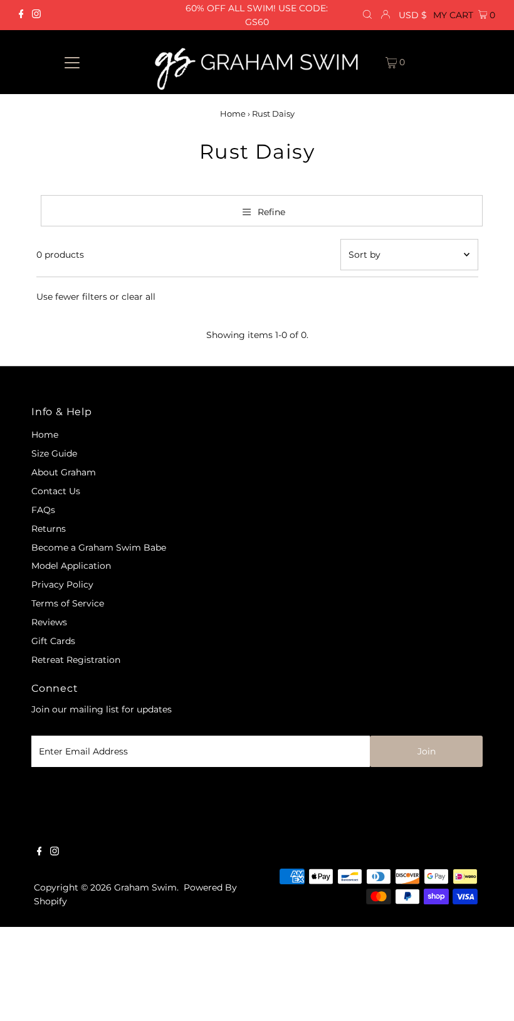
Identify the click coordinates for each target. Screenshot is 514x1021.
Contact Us (55, 491)
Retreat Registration (75, 659)
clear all (138, 296)
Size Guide (54, 453)
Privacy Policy (62, 584)
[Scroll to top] (488, 995)
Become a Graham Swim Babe (98, 547)
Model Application (71, 565)
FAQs (43, 510)
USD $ (413, 15)
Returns (48, 528)
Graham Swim (145, 887)
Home (233, 113)
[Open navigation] (72, 62)
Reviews (49, 622)
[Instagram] (36, 15)
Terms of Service (67, 603)
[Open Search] (367, 15)
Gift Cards (53, 641)
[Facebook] (21, 15)
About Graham (63, 472)
